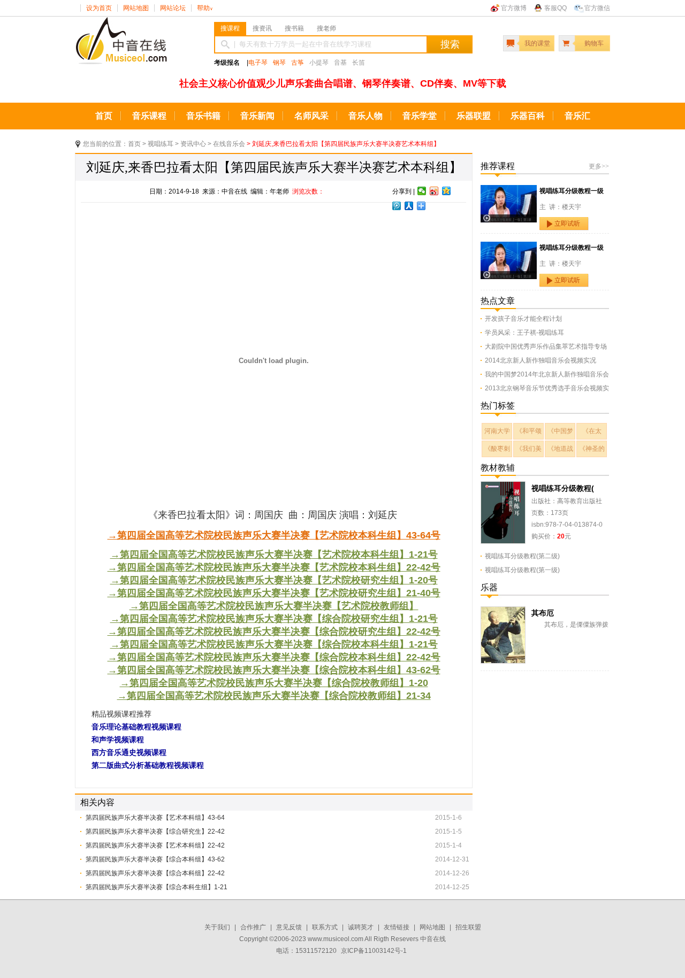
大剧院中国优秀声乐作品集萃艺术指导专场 (546, 346)
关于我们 (217, 927)
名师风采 (311, 115)
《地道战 (560, 448)
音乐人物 (365, 115)
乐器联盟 (473, 115)
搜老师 (326, 28)
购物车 (594, 43)
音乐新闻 (257, 115)
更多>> (599, 166)
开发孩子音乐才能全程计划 (523, 318)
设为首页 (99, 8)
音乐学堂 (419, 115)
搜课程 (230, 28)
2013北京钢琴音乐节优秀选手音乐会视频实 (547, 388)
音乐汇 (577, 115)
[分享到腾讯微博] (396, 206)
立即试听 (567, 223)
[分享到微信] (422, 191)
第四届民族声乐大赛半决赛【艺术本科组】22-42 (155, 845)
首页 (103, 115)
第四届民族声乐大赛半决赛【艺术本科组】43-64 (155, 817)
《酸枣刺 (497, 448)
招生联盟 (468, 927)
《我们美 (529, 448)
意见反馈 (289, 927)
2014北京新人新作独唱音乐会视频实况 (540, 360)
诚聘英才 (361, 927)
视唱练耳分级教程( (562, 488)
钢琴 (279, 62)
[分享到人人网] (409, 206)
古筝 (297, 62)
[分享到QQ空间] (446, 191)
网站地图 (136, 8)
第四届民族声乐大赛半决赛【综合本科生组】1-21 (156, 887)
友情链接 (396, 927)
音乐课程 (149, 115)
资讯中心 (193, 144)
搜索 (450, 44)
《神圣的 (592, 448)
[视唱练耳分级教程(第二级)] (503, 487)
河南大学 (497, 431)
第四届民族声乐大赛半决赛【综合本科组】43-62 (155, 859)
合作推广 (253, 927)
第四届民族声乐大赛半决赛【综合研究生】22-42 (155, 831)
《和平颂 (529, 431)
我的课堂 (537, 43)
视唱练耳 (160, 144)
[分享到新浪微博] (434, 191)
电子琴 (258, 62)
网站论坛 (173, 8)
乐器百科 (528, 115)
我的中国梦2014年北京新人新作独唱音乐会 (547, 374)
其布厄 (542, 613)
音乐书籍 (203, 115)
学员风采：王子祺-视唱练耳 (524, 332)
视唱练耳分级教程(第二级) (522, 556)
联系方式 (325, 927)
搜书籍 (294, 28)
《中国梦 (560, 431)
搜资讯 (262, 28)
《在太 (592, 431)
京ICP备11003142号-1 (374, 950)
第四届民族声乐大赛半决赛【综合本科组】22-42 (155, 873)
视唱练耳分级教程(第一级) (522, 570)
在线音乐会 (229, 144)
